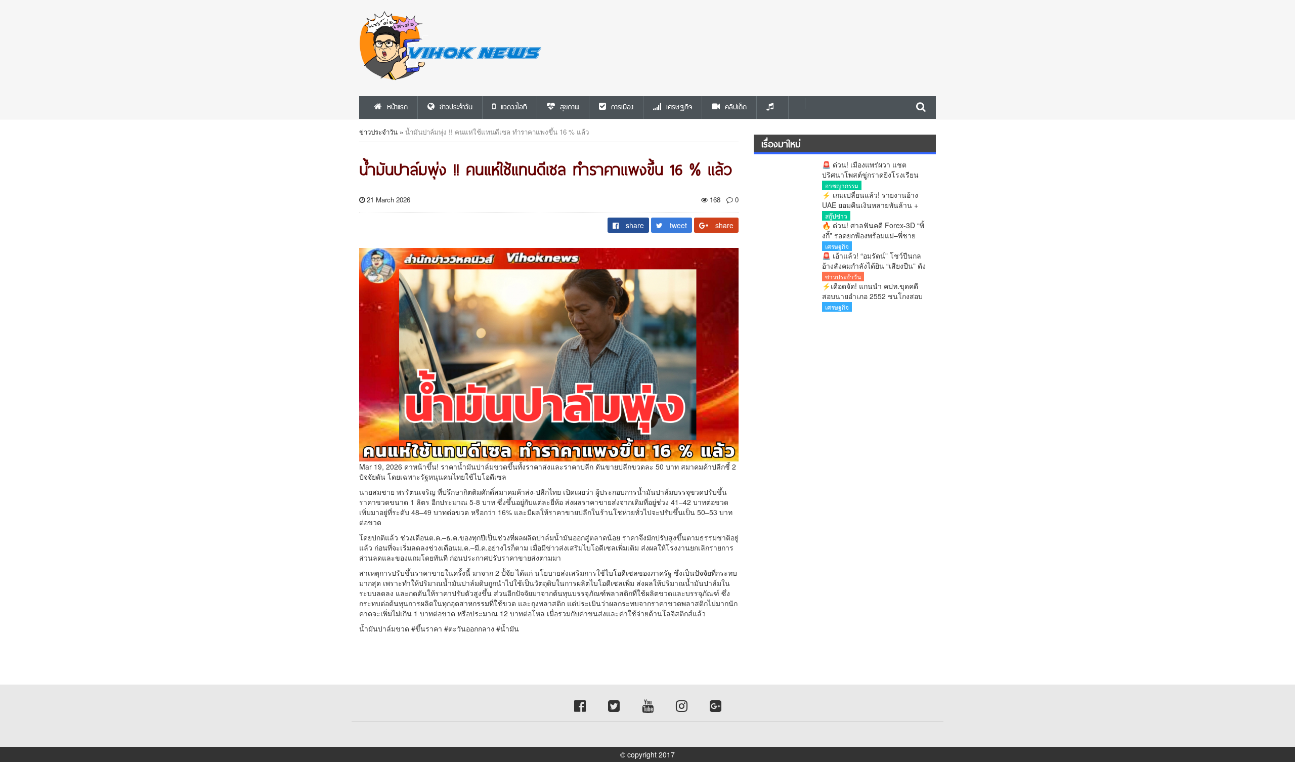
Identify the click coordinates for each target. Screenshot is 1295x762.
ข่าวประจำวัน (378, 132)
